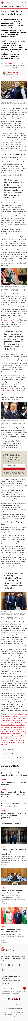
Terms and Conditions (8, 473)
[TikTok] (12, 965)
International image (19, 758)
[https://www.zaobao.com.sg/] (14, 999)
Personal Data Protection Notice (14, 1008)
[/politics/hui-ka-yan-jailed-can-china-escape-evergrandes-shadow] (14, 876)
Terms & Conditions (18, 1005)
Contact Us (8, 1005)
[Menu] (26, 2)
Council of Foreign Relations (10, 320)
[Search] (22, 2)
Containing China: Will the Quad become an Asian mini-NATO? (13, 738)
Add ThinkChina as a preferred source (15, 66)
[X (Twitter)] (2, 965)
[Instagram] (5, 965)
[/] (6, 2)
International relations (8, 754)
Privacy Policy (20, 473)
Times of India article (7, 391)
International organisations (10, 762)
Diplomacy (11, 750)
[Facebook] (16, 965)
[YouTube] (9, 965)
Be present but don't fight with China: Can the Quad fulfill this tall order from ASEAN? (13, 727)
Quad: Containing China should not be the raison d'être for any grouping (13, 742)
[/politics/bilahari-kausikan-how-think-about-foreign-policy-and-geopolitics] (14, 835)
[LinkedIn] (19, 965)
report (21, 486)
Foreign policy (6, 758)
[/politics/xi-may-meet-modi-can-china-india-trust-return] (14, 915)
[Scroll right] (26, 6)
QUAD (4, 750)
